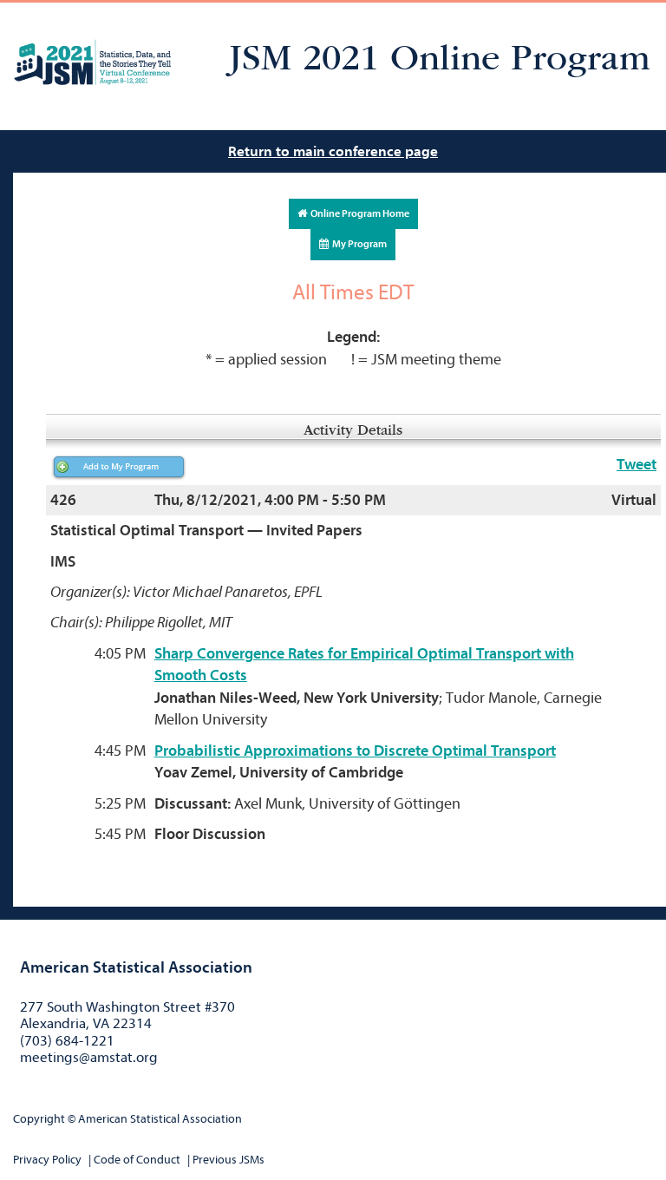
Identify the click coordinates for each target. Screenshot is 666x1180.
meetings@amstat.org (89, 1057)
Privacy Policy (47, 1159)
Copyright (39, 1118)
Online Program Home (358, 213)
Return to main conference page (333, 151)
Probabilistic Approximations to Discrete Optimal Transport (355, 751)
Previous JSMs (228, 1159)
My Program (358, 244)
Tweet (636, 465)
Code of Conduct (137, 1159)
